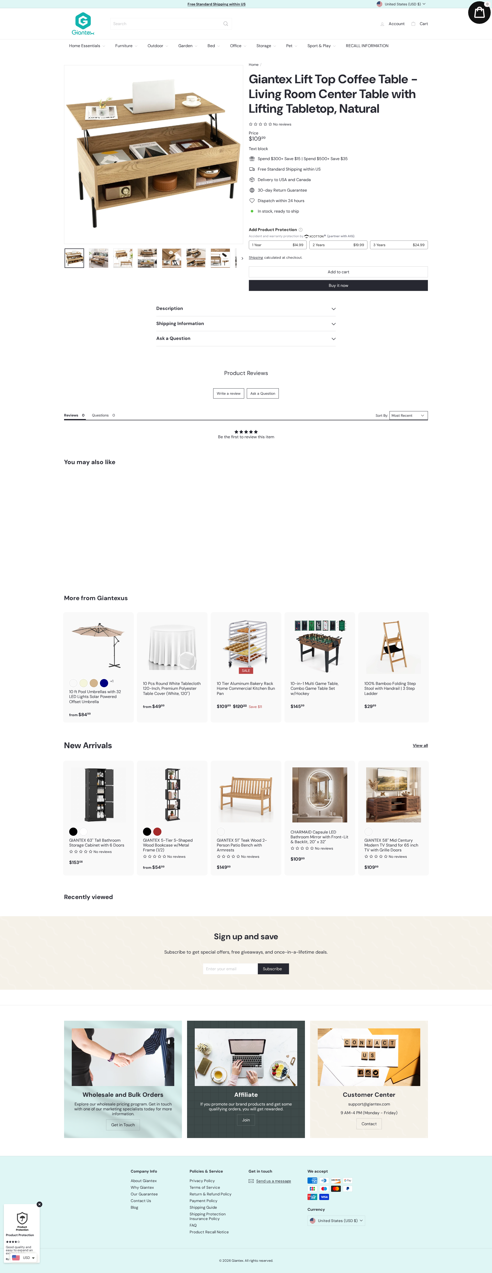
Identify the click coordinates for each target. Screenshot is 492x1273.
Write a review (229, 393)
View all (420, 745)
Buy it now (338, 285)
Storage (264, 45)
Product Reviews (246, 373)
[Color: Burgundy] (73, 683)
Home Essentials (85, 45)
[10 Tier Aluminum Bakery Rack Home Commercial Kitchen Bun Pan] (246, 663)
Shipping (256, 257)
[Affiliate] (246, 1057)
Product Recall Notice (209, 1232)
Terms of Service (205, 1187)
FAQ (193, 1225)
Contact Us (141, 1200)
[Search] (226, 23)
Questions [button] (100, 415)
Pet (289, 45)
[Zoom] (153, 154)
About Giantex (144, 1180)
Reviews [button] (71, 415)
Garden (185, 45)
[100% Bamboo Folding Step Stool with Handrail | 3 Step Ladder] (393, 663)
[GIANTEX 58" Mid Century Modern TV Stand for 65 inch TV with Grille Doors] (393, 818)
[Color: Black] (73, 832)
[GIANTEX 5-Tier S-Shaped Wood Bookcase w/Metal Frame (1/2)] (172, 818)
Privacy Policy (202, 1180)
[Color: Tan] (94, 683)
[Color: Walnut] (368, 832)
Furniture (124, 45)
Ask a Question (262, 393)
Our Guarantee (144, 1194)
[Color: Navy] (104, 683)
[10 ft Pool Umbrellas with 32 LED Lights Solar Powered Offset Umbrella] (98, 667)
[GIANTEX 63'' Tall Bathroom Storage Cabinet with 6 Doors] (98, 816)
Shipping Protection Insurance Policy (208, 1216)
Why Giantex (142, 1187)
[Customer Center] (369, 1057)
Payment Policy (203, 1200)
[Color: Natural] (221, 832)
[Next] (240, 258)
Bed (212, 45)
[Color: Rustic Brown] (157, 832)
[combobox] (171, 23)
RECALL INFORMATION (367, 45)
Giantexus (112, 598)
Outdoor (156, 45)
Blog (134, 1207)
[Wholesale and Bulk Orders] (123, 1057)
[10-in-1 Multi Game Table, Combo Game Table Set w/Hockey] (319, 663)
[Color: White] (83, 832)
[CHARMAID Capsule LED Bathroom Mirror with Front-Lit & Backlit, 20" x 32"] (319, 814)
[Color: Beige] (83, 683)
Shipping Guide (203, 1207)
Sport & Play (320, 45)
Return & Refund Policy (210, 1194)
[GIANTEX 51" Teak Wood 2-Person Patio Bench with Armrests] (246, 818)
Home (254, 64)
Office (236, 45)
